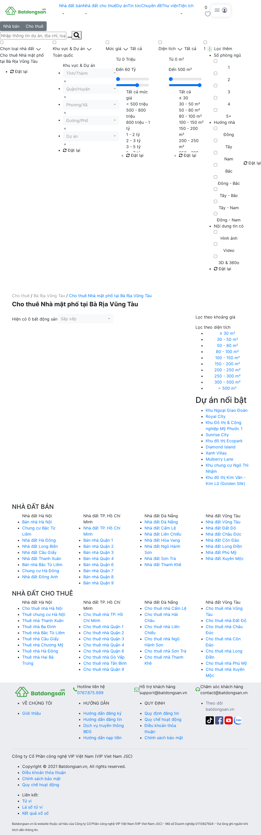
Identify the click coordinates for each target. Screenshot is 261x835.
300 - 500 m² (227, 382)
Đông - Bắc (229, 183)
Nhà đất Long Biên (40, 546)
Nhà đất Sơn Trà (160, 558)
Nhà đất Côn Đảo (222, 540)
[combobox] (91, 73)
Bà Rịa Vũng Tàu (49, 295)
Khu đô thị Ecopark (224, 440)
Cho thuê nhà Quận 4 (103, 644)
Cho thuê (34, 26)
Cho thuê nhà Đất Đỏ (226, 620)
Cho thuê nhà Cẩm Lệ (165, 608)
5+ (228, 116)
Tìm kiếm (20, 81)
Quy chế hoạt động (163, 719)
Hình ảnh (228, 238)
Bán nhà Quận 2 (98, 546)
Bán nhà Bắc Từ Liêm (42, 564)
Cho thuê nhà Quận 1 (103, 626)
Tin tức (134, 5)
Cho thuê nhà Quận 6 (103, 651)
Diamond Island (221, 446)
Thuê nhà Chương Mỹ (42, 644)
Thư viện (170, 5)
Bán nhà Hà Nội (37, 521)
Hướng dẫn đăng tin (102, 719)
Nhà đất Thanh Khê (163, 564)
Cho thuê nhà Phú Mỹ (226, 663)
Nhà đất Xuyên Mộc (225, 558)
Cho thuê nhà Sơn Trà (165, 651)
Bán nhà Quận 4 (98, 558)
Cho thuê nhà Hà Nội (42, 608)
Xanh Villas (216, 453)
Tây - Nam (229, 207)
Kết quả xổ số (35, 813)
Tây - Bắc (229, 195)
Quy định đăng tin (162, 713)
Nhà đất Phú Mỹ (221, 552)
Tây (228, 146)
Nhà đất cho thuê (99, 5)
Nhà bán (11, 26)
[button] (71, 14)
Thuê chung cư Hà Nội (43, 614)
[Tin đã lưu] (208, 13)
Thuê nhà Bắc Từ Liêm (43, 632)
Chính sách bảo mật (164, 737)
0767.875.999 (90, 692)
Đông (229, 134)
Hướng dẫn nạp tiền (102, 737)
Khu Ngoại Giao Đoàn (226, 410)
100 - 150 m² (227, 357)
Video (228, 250)
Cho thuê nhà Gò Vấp (104, 657)
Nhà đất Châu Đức (223, 534)
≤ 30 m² (227, 333)
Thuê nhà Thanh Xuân (42, 620)
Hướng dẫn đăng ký (102, 713)
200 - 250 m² (227, 369)
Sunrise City (217, 434)
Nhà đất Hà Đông (39, 540)
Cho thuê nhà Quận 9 (103, 669)
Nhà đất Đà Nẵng (161, 521)
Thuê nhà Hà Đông (40, 651)
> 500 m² (227, 388)
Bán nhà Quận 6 (98, 564)
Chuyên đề (151, 5)
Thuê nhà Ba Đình (39, 626)
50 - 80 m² (227, 345)
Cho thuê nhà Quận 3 (103, 638)
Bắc (228, 171)
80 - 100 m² (227, 351)
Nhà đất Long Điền (224, 546)
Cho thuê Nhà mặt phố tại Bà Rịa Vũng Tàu (110, 295)
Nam (228, 158)
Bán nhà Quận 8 (98, 576)
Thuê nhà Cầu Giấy (40, 638)
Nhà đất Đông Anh (40, 576)
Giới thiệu (31, 713)
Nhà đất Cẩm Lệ (160, 527)
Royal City (216, 416)
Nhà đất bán (71, 5)
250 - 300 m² (227, 375)
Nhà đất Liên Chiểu (163, 534)
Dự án (122, 5)
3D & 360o (228, 262)
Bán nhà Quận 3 (98, 552)
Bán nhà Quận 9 (98, 582)
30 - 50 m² (227, 339)
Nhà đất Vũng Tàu (223, 521)
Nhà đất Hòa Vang (162, 540)
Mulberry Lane (219, 459)
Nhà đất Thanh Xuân (41, 558)
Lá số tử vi (32, 807)
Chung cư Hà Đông (40, 570)
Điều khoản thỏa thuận (44, 772)
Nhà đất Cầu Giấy (39, 552)
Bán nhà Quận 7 (98, 570)
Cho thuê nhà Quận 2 (103, 632)
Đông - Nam (229, 219)
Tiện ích (185, 5)
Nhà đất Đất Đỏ (221, 527)
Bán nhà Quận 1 (98, 540)
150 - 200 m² (227, 363)
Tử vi (27, 800)
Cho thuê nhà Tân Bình (105, 663)
